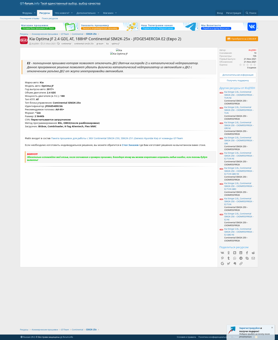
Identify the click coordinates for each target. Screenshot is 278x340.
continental (66, 43)
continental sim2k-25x (84, 43)
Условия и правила (186, 336)
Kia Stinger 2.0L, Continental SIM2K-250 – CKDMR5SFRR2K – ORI (239, 140)
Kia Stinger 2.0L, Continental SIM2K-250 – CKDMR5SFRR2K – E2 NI (239, 216)
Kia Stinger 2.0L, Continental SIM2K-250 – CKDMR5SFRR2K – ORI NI (239, 125)
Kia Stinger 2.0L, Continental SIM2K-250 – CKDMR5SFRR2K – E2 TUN (239, 201)
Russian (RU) (29, 336)
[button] (34, 13)
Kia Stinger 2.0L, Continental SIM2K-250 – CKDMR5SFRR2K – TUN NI (239, 94)
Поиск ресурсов (50, 18)
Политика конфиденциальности (214, 336)
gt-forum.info (66, 336)
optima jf (115, 43)
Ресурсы (44, 12)
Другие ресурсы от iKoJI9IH (237, 88)
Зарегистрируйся (249, 328)
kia (107, 43)
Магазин (108, 12)
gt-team (99, 43)
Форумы (27, 12)
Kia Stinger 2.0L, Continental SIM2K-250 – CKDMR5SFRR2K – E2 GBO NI (239, 231)
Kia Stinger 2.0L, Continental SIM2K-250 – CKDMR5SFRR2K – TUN (239, 110)
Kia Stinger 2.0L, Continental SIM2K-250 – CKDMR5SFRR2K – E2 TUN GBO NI (239, 170)
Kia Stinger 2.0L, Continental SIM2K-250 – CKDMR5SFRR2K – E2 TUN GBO (239, 186)
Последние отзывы (29, 18)
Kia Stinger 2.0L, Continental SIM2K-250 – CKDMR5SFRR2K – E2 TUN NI (239, 155)
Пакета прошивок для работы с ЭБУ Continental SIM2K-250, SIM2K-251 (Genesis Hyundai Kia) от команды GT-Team (117, 138)
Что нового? (62, 12)
